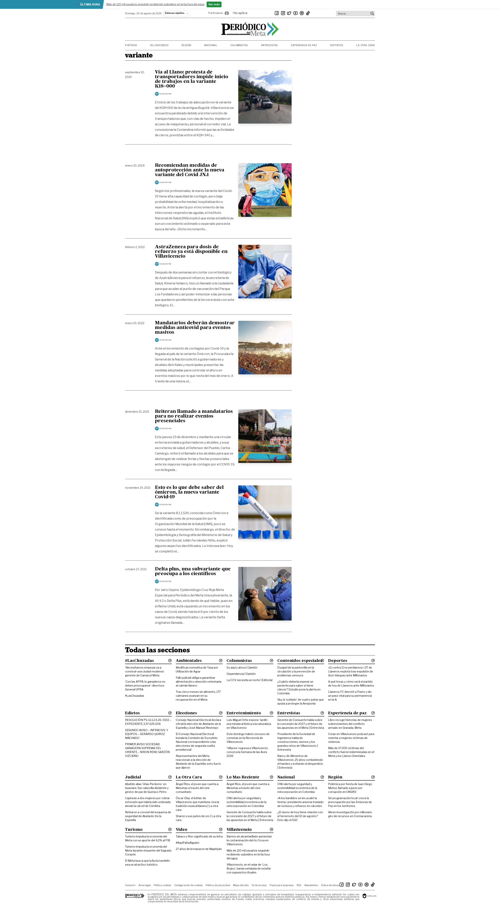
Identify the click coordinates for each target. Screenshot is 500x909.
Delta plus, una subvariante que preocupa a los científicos (193, 571)
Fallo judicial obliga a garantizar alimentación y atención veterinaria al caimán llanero (198, 681)
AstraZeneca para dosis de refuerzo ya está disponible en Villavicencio (191, 252)
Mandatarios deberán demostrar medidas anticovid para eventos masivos (195, 328)
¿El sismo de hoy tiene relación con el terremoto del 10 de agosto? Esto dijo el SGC (300, 816)
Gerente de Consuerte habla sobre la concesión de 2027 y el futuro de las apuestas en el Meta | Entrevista (300, 723)
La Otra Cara (365, 45)
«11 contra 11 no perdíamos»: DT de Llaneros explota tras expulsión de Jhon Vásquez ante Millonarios (350, 671)
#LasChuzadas (134, 695)
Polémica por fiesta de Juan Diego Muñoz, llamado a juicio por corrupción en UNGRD (350, 787)
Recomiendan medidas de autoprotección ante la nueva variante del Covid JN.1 (189, 170)
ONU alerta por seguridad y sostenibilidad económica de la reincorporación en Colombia (246, 802)
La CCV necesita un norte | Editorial (249, 680)
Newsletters (311, 885)
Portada (131, 45)
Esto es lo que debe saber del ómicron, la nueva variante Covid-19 (189, 492)
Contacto (130, 885)
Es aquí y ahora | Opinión (242, 667)
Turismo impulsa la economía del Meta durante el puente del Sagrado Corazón (148, 850)
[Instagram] (283, 13)
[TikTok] (308, 13)
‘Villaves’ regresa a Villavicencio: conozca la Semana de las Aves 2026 (247, 752)
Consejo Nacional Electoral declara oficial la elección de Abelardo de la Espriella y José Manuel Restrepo (198, 723)
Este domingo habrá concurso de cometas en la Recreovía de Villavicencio (248, 737)
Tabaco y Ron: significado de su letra (199, 836)
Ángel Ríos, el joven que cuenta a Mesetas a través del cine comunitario (197, 787)
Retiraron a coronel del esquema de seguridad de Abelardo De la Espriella (148, 816)
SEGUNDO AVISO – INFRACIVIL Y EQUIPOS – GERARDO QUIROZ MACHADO (146, 734)
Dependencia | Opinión (241, 673)
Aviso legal (144, 885)
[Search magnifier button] (372, 13)
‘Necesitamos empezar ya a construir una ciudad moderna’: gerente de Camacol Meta (144, 671)
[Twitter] (289, 13)
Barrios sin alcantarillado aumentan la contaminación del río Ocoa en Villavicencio (249, 840)
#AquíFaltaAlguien (187, 842)
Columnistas (239, 45)
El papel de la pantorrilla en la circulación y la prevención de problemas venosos (296, 671)
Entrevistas (269, 45)
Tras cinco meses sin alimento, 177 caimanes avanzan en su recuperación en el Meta (198, 695)
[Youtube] (295, 13)
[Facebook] (276, 13)
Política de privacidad (218, 885)
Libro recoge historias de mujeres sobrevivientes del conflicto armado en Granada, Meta (350, 723)
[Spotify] (301, 13)
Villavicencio (159, 45)
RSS (299, 885)
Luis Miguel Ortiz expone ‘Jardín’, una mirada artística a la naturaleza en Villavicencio (249, 723)
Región (186, 45)
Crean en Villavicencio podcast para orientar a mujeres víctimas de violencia (351, 737)
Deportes (336, 45)
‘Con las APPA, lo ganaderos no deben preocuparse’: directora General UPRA (145, 685)
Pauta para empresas (282, 885)
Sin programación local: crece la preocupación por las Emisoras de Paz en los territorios (350, 802)
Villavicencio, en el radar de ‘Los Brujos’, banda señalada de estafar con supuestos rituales (249, 868)
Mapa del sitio (241, 885)
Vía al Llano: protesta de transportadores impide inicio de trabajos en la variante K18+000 (191, 79)
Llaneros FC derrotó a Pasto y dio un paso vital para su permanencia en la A (350, 695)
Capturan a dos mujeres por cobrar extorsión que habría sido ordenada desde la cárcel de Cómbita (148, 802)
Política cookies (162, 885)
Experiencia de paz (304, 45)
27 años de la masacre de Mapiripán (199, 849)
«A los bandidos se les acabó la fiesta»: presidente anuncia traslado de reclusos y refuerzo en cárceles (300, 802)
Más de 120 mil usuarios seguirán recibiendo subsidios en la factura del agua (248, 854)
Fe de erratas (259, 885)
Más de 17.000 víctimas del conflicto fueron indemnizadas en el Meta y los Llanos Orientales (351, 752)
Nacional (210, 45)
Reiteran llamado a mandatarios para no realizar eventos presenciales (194, 416)
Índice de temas (330, 885)
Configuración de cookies (188, 885)
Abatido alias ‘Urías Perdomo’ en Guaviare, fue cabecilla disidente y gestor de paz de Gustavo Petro (147, 787)
